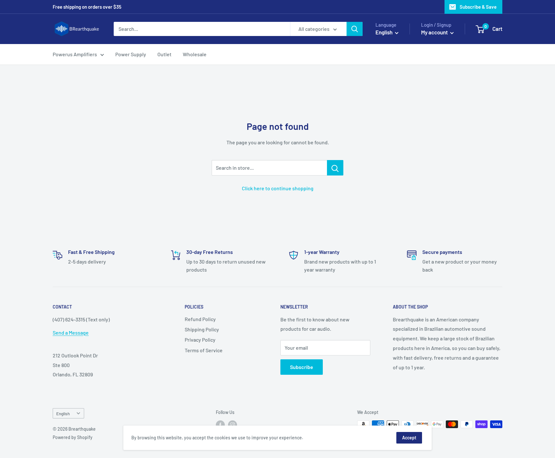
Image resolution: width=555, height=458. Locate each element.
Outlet (164, 54)
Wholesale (195, 54)
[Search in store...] (335, 167)
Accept (409, 437)
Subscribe (301, 367)
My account (435, 32)
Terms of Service (204, 350)
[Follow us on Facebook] (220, 424)
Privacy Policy (200, 340)
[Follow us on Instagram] (232, 424)
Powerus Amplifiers (75, 54)
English (63, 413)
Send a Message (71, 332)
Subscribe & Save (478, 7)
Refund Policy (200, 319)
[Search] (355, 29)
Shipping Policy (202, 329)
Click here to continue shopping (277, 188)
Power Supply (130, 54)
